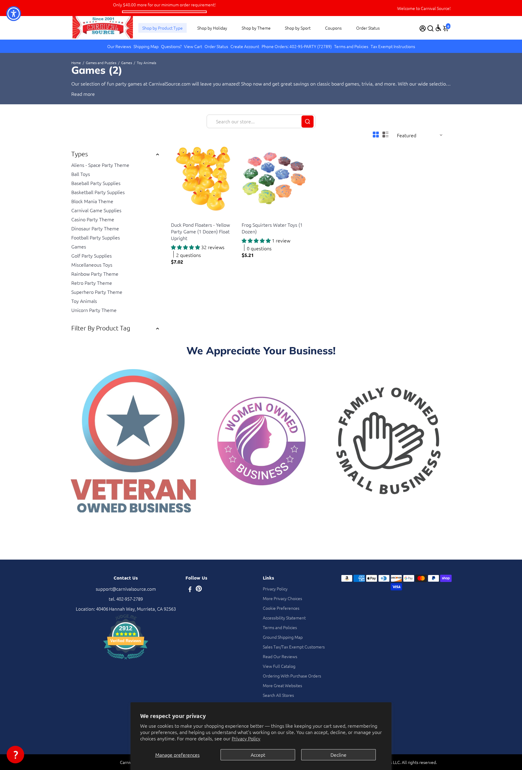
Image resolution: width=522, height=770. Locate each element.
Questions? (171, 46)
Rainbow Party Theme (94, 273)
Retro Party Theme (91, 282)
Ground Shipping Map (283, 637)
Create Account (244, 46)
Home (76, 62)
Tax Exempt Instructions (393, 46)
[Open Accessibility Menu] (438, 27)
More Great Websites (282, 685)
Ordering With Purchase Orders (292, 676)
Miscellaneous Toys (91, 264)
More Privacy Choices (282, 598)
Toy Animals (84, 300)
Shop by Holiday (212, 28)
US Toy (177, 217)
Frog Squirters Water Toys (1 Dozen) (272, 228)
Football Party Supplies (95, 237)
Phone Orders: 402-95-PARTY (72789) (297, 46)
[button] (15, 754)
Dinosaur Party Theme (95, 228)
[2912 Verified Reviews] (126, 660)
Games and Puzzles (101, 62)
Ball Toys (80, 174)
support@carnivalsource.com (126, 589)
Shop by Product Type (162, 28)
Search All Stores (278, 695)
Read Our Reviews (280, 656)
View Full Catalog (279, 666)
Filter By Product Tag (100, 328)
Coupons (333, 28)
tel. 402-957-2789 (126, 599)
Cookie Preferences (281, 608)
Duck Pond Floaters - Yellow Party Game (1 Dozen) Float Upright (200, 231)
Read (76, 93)
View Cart (193, 46)
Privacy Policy (246, 738)
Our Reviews (119, 46)
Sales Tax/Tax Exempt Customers (294, 647)
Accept (258, 754)
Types (79, 154)
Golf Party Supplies (91, 255)
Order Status (368, 28)
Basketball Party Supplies (98, 192)
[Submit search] (307, 121)
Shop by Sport (298, 28)
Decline (338, 754)
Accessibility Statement (284, 618)
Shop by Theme (256, 28)
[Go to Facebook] (190, 589)
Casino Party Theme (92, 219)
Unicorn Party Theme (94, 310)
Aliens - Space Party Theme (100, 164)
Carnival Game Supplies (96, 210)
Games (126, 62)
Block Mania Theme (92, 201)
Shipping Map (146, 46)
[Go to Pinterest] (199, 589)
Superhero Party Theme (96, 291)
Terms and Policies (351, 46)
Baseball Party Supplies (96, 183)
